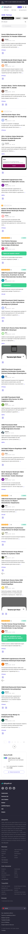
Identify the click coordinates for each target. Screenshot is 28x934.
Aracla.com (3, 894)
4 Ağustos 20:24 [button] (8, 632)
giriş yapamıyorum (8, 18)
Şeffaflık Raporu (5, 805)
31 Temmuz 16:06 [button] (8, 720)
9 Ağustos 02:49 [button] (8, 454)
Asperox (16, 890)
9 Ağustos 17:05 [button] (8, 377)
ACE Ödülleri (4, 799)
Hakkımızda (4, 793)
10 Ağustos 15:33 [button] (8, 334)
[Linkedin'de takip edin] (14, 788)
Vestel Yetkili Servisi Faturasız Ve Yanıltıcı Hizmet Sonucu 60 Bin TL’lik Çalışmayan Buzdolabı (14, 826)
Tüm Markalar (4, 859)
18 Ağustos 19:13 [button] (8, 91)
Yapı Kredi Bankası (18, 849)
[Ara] (23, 7)
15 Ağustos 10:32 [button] (8, 185)
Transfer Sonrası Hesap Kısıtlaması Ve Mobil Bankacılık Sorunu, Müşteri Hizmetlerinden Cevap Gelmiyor (13, 626)
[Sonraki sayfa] (14, 746)
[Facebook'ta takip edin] (10, 788)
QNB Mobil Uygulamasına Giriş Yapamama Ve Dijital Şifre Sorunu (12, 180)
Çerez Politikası (5, 922)
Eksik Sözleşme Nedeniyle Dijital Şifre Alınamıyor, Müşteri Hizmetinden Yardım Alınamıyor (12, 474)
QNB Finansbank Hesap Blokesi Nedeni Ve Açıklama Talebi (12, 552)
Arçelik (3, 871)
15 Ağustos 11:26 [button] (8, 144)
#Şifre (3, 153)
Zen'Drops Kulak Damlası (19, 892)
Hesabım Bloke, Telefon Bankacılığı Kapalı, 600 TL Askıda (13, 86)
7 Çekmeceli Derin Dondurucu (7, 901)
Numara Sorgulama (5, 875)
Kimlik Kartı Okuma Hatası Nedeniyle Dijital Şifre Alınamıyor (14, 329)
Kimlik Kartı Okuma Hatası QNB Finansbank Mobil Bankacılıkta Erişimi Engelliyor (12, 582)
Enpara (15, 855)
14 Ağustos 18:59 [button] (8, 216)
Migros (15, 873)
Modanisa (3, 869)
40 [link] (24, 742)
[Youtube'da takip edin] (6, 788)
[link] (2, 573)
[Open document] (2, 104)
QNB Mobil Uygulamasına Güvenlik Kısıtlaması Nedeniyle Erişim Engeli (13, 659)
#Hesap (3, 50)
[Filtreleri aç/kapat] (25, 22)
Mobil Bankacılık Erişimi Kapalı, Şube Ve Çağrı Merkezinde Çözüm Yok (13, 61)
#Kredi (3, 294)
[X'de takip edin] (2, 788)
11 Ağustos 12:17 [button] (8, 308)
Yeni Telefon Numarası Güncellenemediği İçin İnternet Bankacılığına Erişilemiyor (12, 243)
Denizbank (16, 851)
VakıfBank (3, 857)
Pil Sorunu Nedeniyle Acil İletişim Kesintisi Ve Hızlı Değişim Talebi (14, 840)
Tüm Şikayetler (4, 842)
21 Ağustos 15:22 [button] (8, 66)
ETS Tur (16, 875)
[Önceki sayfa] (5, 742)
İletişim (3, 812)
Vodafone (3, 877)
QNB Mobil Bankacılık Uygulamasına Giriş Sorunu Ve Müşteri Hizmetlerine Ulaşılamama (13, 501)
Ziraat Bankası (17, 853)
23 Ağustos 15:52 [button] (8, 40)
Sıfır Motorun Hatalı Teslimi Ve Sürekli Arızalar (11, 830)
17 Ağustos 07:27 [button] (8, 120)
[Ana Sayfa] (6, 7)
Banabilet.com (4, 888)
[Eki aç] (14, 163)
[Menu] (26, 7)
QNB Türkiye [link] (6, 15)
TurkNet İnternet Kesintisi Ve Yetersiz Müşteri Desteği (13, 824)
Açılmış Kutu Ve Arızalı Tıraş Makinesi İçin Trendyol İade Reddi (14, 838)
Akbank (16, 857)
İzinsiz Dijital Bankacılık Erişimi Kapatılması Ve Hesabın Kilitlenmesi (13, 35)
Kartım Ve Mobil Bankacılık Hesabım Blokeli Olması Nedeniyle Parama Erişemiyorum (13, 210)
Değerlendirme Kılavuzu (7, 924)
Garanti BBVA (4, 849)
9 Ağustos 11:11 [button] (7, 432)
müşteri (18, 18)
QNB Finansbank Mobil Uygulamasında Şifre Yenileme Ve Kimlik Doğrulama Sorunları (13, 427)
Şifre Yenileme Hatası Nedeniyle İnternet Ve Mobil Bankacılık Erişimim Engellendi (12, 138)
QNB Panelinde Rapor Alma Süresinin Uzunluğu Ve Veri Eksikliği (13, 115)
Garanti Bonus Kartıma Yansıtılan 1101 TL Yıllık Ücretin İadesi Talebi (14, 832)
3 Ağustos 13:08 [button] (8, 693)
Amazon (16, 877)
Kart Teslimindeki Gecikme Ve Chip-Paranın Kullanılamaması (14, 834)
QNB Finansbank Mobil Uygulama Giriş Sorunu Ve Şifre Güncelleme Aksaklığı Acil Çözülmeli (12, 302)
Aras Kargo (3, 873)
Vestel (15, 871)
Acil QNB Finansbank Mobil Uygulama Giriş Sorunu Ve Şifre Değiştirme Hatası (12, 399)
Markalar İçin (4, 796)
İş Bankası (3, 851)
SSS (2, 809)
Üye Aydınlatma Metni (7, 913)
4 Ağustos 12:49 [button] (8, 664)
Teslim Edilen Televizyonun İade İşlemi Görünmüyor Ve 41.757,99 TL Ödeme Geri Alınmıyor (14, 836)
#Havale (3, 730)
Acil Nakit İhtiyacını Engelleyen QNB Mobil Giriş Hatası (13, 449)
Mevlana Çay (17, 888)
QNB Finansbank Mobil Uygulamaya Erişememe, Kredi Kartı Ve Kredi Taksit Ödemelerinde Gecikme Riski (13, 275)
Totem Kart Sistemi (5, 886)
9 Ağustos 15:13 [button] (8, 405)
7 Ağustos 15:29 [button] (8, 533)
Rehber (3, 802)
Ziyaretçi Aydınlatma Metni (8, 915)
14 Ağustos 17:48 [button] (8, 249)
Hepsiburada (17, 869)
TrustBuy (3, 930)
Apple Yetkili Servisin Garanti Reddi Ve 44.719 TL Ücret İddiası (14, 822)
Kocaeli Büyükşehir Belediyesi (20, 886)
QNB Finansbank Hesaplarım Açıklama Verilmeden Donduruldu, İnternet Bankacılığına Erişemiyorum (13, 371)
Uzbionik (3, 892)
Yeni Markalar (4, 862)
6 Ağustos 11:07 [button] (8, 588)
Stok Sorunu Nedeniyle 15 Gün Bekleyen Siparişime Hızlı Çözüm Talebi (14, 828)
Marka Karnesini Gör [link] (15, 772)
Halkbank (3, 853)
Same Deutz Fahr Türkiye (20, 894)
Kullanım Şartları (5, 917)
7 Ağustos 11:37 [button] (8, 557)
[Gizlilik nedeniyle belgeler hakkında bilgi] (2, 53)
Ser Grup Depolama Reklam (7, 890)
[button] (6, 111)
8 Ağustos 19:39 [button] (8, 506)
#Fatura (3, 130)
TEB (2, 855)
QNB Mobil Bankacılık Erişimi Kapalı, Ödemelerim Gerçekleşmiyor (13, 688)
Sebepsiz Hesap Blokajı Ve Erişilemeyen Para (10, 715)
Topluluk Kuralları (5, 920)
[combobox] (14, 26)
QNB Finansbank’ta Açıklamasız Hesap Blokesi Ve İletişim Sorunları (13, 529)
